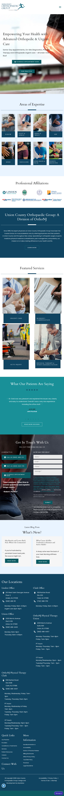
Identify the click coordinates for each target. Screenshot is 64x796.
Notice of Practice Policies (31, 750)
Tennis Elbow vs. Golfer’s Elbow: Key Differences (45, 541)
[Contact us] (30, 793)
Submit (48, 502)
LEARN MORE (8, 125)
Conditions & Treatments (9, 746)
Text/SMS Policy (27, 760)
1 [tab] (26, 419)
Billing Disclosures (28, 753)
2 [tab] (28, 419)
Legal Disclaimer (28, 766)
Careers (4, 755)
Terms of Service (38, 496)
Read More (12, 562)
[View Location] (4, 593)
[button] (26, 62)
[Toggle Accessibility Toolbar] (4, 786)
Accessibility (43, 778)
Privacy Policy (58, 494)
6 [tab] (38, 419)
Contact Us (5, 758)
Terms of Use (45, 781)
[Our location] (34, 793)
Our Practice (5, 739)
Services (4, 749)
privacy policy (46, 490)
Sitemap (54, 781)
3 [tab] (31, 419)
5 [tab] (36, 419)
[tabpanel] (32, 405)
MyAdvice (21, 783)
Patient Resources (7, 752)
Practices (26, 763)
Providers (4, 743)
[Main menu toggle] (60, 7)
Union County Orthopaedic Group (39, 231)
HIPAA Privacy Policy (29, 757)
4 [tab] (33, 419)
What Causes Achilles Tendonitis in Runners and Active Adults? (14, 542)
